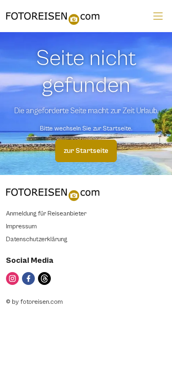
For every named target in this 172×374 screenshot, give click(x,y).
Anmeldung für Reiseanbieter (46, 213)
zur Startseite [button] (86, 150)
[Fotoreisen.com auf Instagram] (12, 278)
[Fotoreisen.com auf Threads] (44, 278)
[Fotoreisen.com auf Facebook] (28, 278)
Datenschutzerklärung (36, 239)
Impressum (21, 226)
